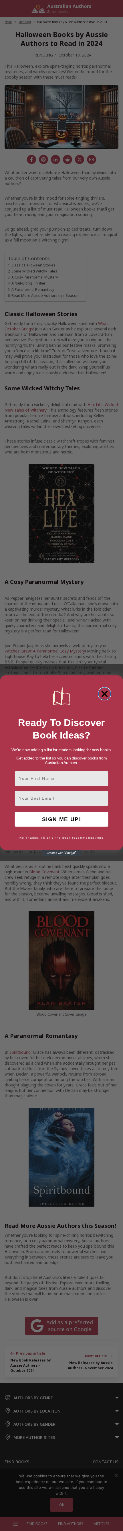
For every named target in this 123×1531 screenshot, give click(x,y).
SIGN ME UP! (61, 819)
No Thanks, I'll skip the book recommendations (61, 837)
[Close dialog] (104, 693)
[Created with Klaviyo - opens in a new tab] (61, 853)
